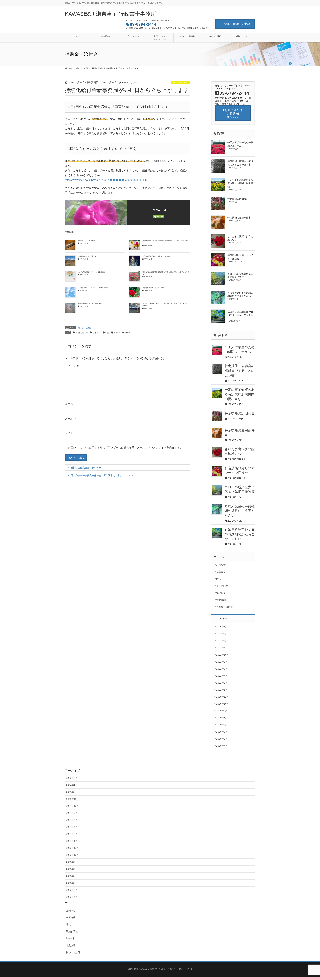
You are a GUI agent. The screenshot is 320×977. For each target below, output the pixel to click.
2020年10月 (222, 703)
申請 (108, 332)
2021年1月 (222, 689)
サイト (69, 433)
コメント (72, 366)
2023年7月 (222, 640)
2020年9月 (222, 710)
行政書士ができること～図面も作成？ (91, 303)
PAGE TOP (309, 945)
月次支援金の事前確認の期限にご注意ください (240, 510)
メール (70, 418)
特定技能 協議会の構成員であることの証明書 (240, 370)
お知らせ (221, 564)
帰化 (218, 578)
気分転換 (221, 592)
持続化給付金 (82, 332)
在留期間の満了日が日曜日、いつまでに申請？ (94, 288)
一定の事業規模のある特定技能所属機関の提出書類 (240, 183)
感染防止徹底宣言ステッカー (86, 467)
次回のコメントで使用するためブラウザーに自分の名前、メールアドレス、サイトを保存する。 (125, 447)
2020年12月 (222, 696)
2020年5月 (222, 738)
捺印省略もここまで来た (86, 240)
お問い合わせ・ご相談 (237, 23)
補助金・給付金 (181, 82)
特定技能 (221, 599)
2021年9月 (222, 661)
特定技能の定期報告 (238, 198)
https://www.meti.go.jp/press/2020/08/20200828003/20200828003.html (106, 180)
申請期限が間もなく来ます (87, 256)
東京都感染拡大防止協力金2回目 (153, 288)
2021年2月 (222, 682)
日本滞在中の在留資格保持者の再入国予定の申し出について (102, 475)
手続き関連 (222, 585)
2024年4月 (222, 633)
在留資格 (221, 571)
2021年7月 (222, 668)
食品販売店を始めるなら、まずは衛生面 (91, 272)
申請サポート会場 (122, 332)
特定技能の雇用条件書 (240, 217)
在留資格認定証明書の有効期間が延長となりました (240, 315)
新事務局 (97, 332)
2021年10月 (222, 654)
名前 (69, 404)
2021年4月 (222, 675)
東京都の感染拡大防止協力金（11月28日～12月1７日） (161, 256)
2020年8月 (222, 717)
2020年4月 (222, 745)
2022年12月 (222, 647)
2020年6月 (222, 731)
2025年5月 (222, 626)
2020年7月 (222, 724)
